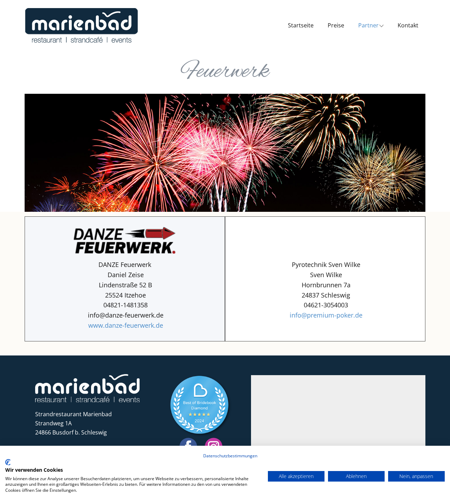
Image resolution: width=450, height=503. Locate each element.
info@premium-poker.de (326, 315)
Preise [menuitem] (336, 25)
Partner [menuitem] (368, 25)
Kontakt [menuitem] (408, 25)
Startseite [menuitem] (301, 25)
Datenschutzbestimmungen (230, 456)
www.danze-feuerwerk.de (125, 325)
